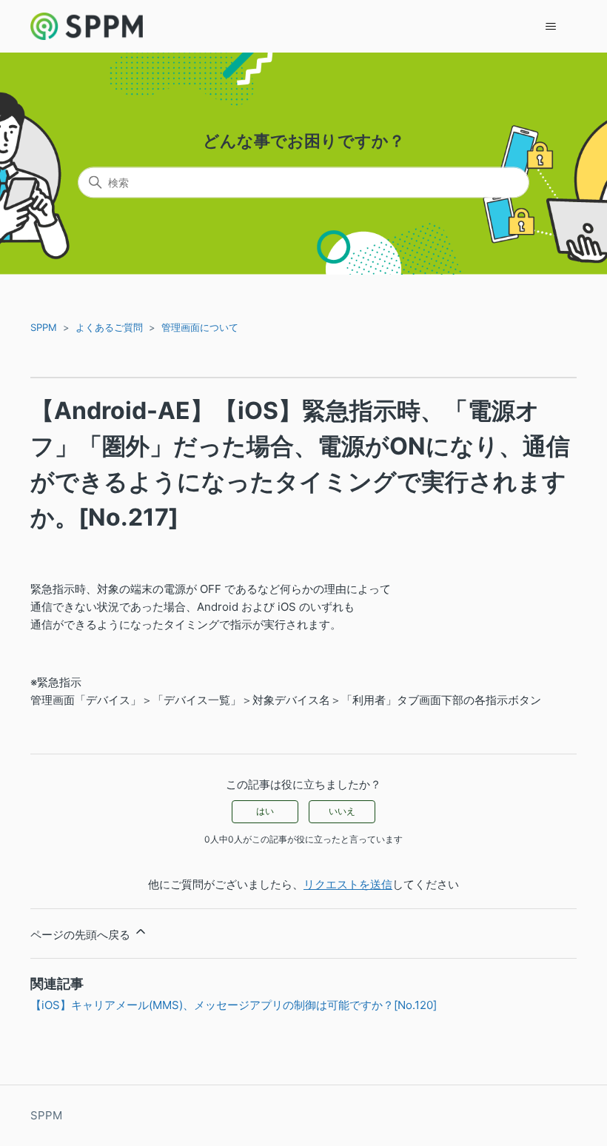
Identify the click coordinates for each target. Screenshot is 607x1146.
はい (265, 811)
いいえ (342, 811)
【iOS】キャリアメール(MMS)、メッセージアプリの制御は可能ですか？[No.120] (233, 1005)
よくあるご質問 (109, 327)
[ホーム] (86, 26)
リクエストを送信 (348, 884)
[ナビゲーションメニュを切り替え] (550, 26)
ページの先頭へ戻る (81, 935)
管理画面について (199, 327)
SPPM (43, 327)
